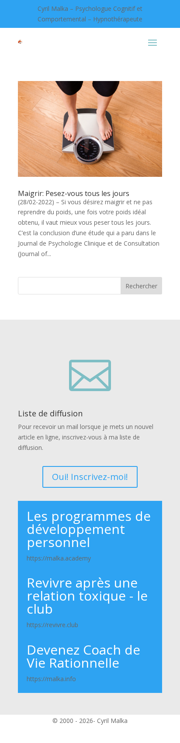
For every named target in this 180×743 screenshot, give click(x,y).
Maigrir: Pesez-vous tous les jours (73, 193)
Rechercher (141, 286)
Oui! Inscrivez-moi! (90, 477)
